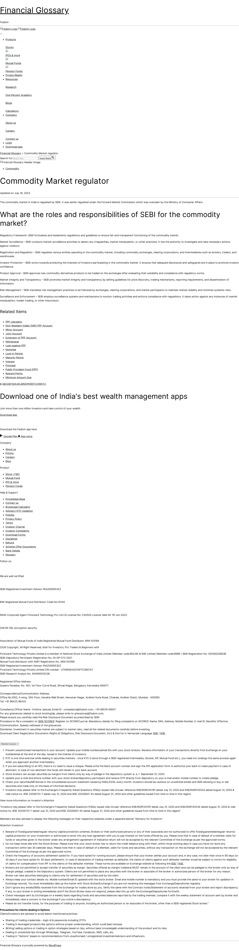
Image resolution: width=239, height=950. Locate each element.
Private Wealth (14, 75)
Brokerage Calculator (18, 506)
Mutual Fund (13, 478)
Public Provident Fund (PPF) (22, 369)
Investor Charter (15, 526)
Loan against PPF (16, 345)
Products (11, 39)
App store (26, 436)
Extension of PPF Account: (21, 337)
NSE (162, 733)
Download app (14, 146)
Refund (10, 542)
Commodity (12, 168)
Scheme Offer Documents (21, 546)
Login (9, 142)
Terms (9, 522)
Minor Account (14, 329)
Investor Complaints (17, 530)
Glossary (11, 554)
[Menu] (1, 33)
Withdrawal (12, 341)
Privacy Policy (14, 518)
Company (11, 115)
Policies (10, 514)
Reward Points (14, 373)
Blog (8, 461)
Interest (10, 361)
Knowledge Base (15, 499)
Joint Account (14, 333)
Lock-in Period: (14, 353)
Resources (12, 79)
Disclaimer (12, 538)
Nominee (11, 349)
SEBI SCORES (46, 721)
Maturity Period (15, 357)
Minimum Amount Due (18, 377)
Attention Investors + (9, 744)
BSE (155, 733)
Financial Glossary (34, 10)
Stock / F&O (13, 474)
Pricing (10, 453)
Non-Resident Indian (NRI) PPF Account (29, 325)
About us (11, 449)
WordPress (55, 945)
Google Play (10, 436)
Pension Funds (14, 486)
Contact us (12, 502)
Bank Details (13, 550)
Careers (10, 457)
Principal (10, 365)
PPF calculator (14, 321)
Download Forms (15, 534)
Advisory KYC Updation (19, 510)
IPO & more (12, 482)
